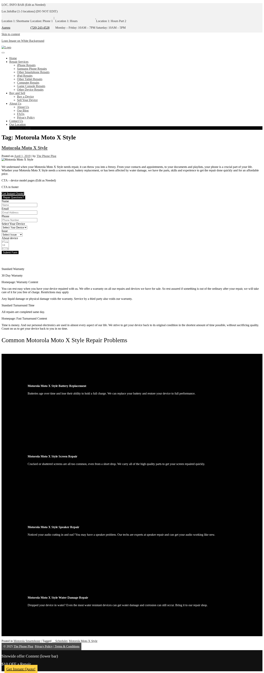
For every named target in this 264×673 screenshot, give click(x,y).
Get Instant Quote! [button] (13, 193)
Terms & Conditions (66, 646)
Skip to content (11, 34)
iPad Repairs (24, 75)
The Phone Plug (46, 156)
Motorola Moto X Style (25, 147)
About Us (15, 103)
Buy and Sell (17, 93)
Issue (5, 231)
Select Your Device (13, 223)
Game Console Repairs (31, 86)
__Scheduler (59, 641)
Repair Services (18, 61)
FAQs (20, 114)
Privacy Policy (26, 117)
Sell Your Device (27, 100)
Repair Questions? (13, 197)
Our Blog (23, 110)
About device (10, 238)
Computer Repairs (28, 82)
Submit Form (10, 252)
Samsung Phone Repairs (32, 68)
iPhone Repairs (26, 65)
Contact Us (16, 121)
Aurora (6, 27)
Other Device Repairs (30, 89)
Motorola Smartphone (27, 641)
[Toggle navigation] (3, 52)
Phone (5, 216)
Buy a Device (25, 96)
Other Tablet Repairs (29, 79)
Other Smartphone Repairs (33, 72)
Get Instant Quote (20, 128)
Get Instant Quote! (21, 669)
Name (5, 201)
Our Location (17, 124)
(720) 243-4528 (39, 27)
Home (13, 58)
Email (5, 208)
